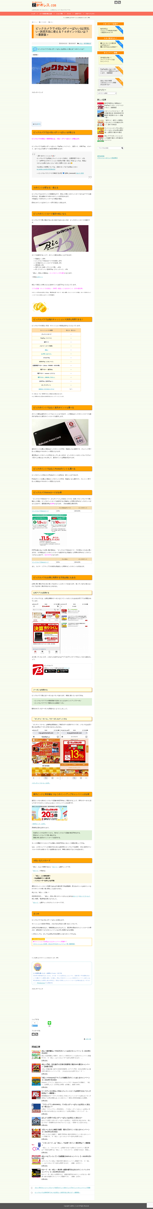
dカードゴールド (84, 896)
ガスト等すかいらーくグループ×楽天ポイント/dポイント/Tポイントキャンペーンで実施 (62, 1187)
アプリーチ (67, 668)
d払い (46, 350)
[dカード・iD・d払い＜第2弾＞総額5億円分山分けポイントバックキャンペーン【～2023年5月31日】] (36, 1173)
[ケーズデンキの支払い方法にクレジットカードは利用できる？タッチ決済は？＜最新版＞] (36, 1094)
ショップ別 (59, 13)
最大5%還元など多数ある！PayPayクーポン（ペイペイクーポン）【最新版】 (114, 105)
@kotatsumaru (41, 983)
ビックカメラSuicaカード (40, 511)
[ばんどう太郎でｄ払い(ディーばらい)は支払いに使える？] (36, 1121)
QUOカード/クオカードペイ (46, 389)
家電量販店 (87, 43)
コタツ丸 (88, 1039)
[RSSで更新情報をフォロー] (119, 2)
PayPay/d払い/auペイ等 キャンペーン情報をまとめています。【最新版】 (109, 71)
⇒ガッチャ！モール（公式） (41, 783)
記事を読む (45, 1060)
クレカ (69, 13)
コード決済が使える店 (45, 13)
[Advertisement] (47, 106)
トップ (33, 13)
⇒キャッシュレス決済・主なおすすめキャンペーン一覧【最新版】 (54, 944)
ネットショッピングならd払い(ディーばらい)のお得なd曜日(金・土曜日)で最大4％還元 (114, 130)
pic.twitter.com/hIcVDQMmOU (46, 169)
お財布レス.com (74, 1206)
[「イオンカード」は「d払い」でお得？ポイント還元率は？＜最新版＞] (36, 1146)
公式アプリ (78, 13)
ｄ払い (81, 43)
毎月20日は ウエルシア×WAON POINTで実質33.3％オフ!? (108, 30)
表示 (38, 124)
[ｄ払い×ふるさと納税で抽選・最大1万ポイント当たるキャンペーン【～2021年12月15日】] (36, 1133)
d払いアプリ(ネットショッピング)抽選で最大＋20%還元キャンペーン (113, 138)
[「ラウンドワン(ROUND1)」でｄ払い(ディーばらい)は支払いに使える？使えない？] (36, 1108)
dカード (54, 867)
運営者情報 (100, 156)
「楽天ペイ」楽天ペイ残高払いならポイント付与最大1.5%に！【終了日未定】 (113, 122)
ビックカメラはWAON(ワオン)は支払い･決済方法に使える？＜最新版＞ (57, 1192)
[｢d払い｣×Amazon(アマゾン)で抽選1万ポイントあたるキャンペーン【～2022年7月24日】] (36, 1081)
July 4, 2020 (80, 173)
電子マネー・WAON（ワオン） (46, 377)
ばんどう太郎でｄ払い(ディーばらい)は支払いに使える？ (62, 1118)
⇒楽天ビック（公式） (39, 824)
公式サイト (40, 277)
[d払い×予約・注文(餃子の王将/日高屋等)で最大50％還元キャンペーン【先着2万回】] (36, 1068)
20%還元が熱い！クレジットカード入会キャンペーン (107, 59)
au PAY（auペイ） (46, 353)
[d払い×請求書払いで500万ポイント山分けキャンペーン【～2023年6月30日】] (36, 1054)
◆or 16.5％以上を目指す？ (108, 47)
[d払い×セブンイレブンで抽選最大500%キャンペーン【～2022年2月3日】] (36, 1160)
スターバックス (90, 13)
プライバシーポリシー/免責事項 (107, 158)
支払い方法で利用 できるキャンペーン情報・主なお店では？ (108, 82)
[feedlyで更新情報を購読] (115, 2)
